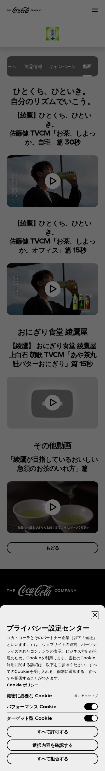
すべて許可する (52, 731)
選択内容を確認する (52, 745)
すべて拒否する (52, 758)
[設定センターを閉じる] (95, 615)
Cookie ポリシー (23, 684)
